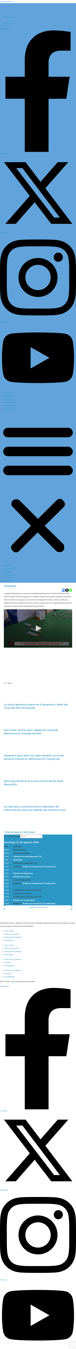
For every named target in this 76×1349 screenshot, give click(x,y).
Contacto (8, 963)
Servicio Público (10, 402)
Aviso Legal (8, 931)
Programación (9, 396)
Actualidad (8, 399)
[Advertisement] (38, 665)
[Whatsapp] (70, 590)
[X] (67, 590)
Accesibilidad (9, 966)
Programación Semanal (38, 907)
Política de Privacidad (12, 937)
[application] (38, 628)
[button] (38, 488)
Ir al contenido (5, 1)
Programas (8, 393)
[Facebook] (63, 590)
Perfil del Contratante (12, 959)
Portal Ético (8, 940)
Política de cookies (11, 934)
